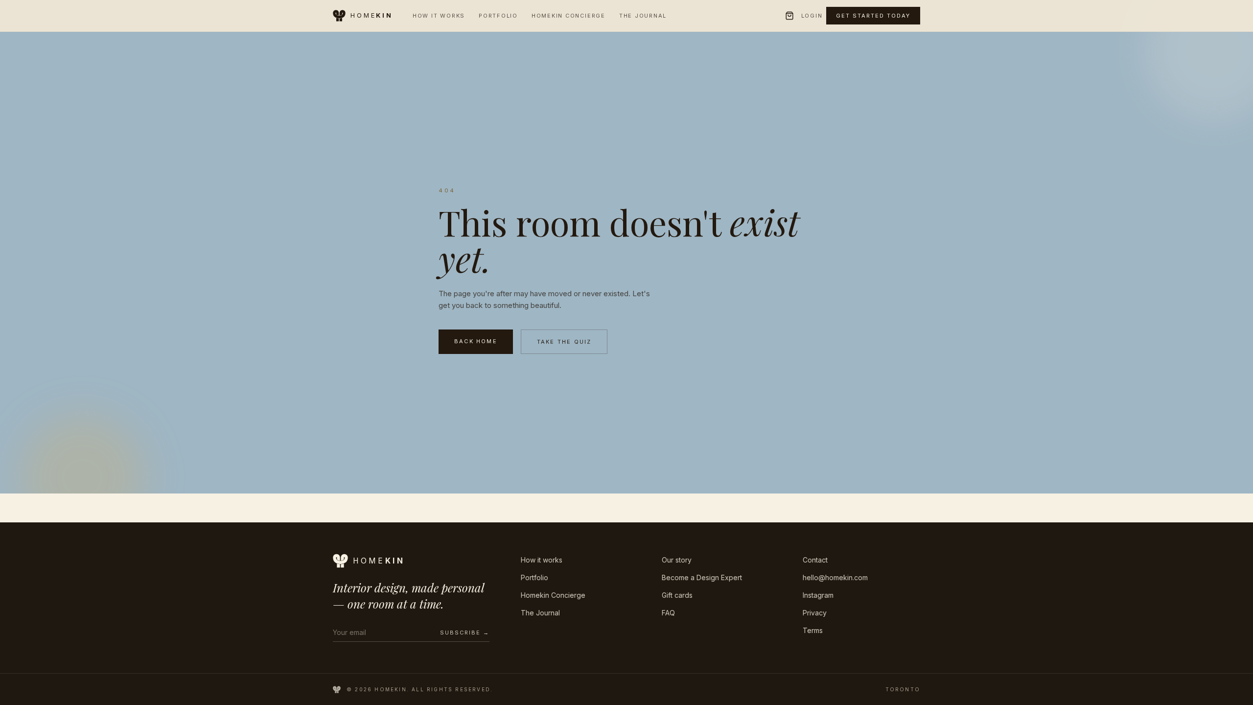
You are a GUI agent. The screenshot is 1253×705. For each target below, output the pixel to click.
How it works (541, 560)
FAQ (668, 613)
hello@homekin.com (835, 577)
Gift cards (677, 595)
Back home (475, 341)
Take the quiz (564, 341)
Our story (677, 560)
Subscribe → (464, 632)
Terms (813, 630)
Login (812, 15)
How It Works (439, 15)
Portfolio (498, 15)
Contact (815, 560)
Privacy (815, 613)
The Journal (643, 15)
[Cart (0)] (789, 15)
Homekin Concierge (568, 15)
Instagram (818, 595)
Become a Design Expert (702, 577)
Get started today (873, 15)
